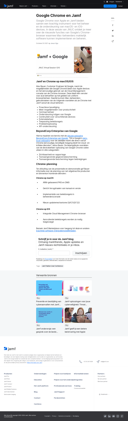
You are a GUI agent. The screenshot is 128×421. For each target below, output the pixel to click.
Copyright (47, 416)
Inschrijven (81, 253)
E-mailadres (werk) (45, 249)
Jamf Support (59, 392)
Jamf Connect (8, 384)
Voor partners (101, 376)
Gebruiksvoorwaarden (64, 416)
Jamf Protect (7, 386)
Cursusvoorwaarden (79, 388)
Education (38, 380)
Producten (8, 374)
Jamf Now (7, 379)
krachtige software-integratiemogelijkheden (56, 231)
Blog (35, 392)
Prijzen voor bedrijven (62, 374)
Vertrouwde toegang (10, 394)
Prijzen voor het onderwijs (64, 380)
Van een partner (102, 379)
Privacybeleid (48, 259)
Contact (37, 398)
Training (77, 386)
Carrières (37, 404)
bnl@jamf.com (105, 361)
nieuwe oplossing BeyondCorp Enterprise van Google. (59, 137)
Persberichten (59, 398)
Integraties (78, 380)
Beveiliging (76, 416)
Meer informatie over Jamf (34, 362)
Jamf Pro (6, 376)
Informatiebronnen (81, 374)
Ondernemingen (40, 374)
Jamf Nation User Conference (52, 266)
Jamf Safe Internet (9, 392)
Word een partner (102, 381)
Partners (101, 374)
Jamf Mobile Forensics (10, 389)
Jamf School (7, 381)
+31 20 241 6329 (88, 361)
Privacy (54, 416)
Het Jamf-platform (41, 386)
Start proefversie (110, 6)
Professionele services (63, 386)
